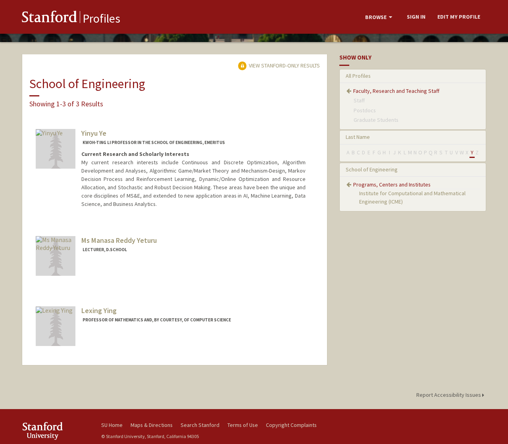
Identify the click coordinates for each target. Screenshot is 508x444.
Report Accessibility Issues (449, 394)
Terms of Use (242, 425)
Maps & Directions (152, 425)
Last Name (358, 136)
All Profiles (358, 75)
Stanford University (55, 430)
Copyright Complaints (291, 425)
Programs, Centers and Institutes (392, 184)
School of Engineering (372, 169)
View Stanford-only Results (284, 65)
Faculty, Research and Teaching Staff (396, 90)
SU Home (112, 425)
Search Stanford (200, 425)
